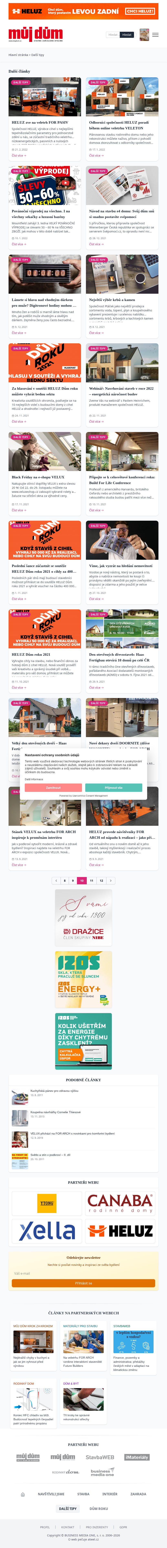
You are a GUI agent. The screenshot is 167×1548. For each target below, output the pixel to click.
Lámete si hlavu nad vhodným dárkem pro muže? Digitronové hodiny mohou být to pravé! (45, 305)
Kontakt (67, 1527)
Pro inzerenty (97, 1527)
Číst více (17, 155)
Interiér (110, 1494)
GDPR (123, 1527)
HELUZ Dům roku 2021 (31, 654)
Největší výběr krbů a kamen (112, 300)
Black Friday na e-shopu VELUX (38, 477)
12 (101, 881)
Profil (45, 1527)
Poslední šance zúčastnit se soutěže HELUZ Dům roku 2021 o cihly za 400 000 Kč (42, 571)
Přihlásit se (83, 1283)
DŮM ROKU (99, 1509)
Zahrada (138, 1494)
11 (91, 881)
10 (82, 881)
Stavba (83, 1494)
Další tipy (37, 55)
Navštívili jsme (51, 1494)
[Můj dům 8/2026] (144, 35)
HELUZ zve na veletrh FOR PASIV (40, 122)
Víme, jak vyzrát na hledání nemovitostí (120, 566)
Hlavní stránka (18, 55)
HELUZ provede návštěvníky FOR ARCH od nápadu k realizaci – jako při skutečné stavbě (120, 837)
